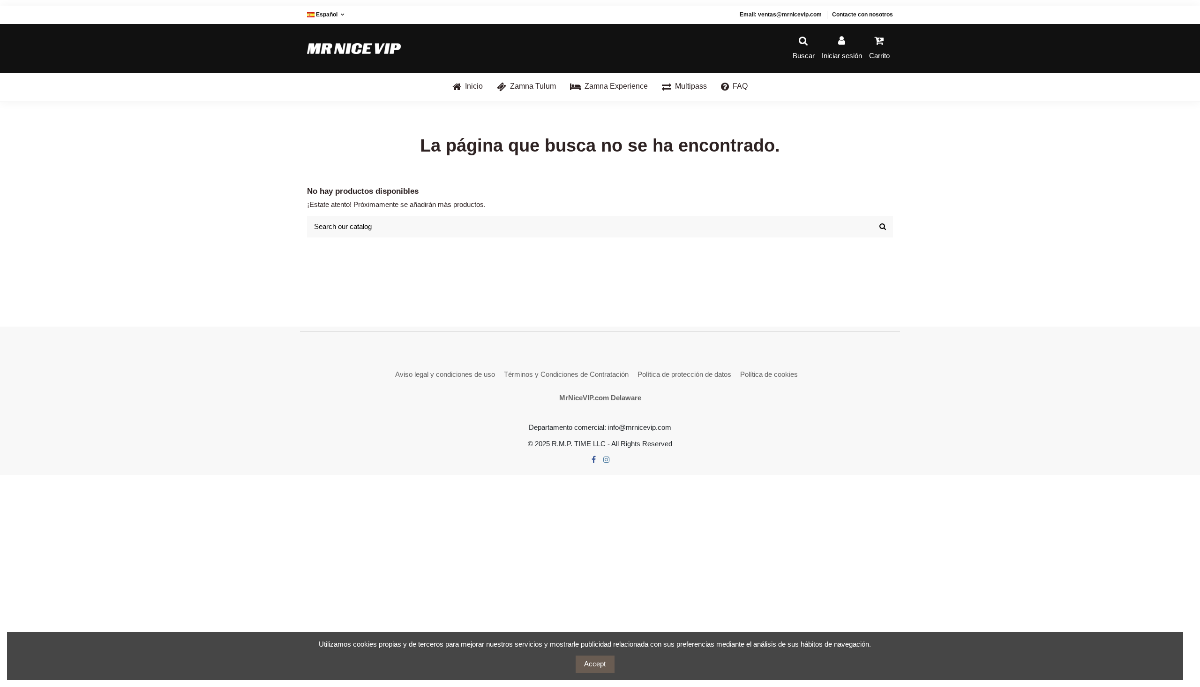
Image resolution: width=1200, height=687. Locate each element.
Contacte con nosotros (862, 14)
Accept (595, 664)
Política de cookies (769, 374)
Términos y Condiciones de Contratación (566, 374)
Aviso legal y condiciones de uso (445, 374)
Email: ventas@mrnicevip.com (781, 14)
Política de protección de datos (684, 374)
